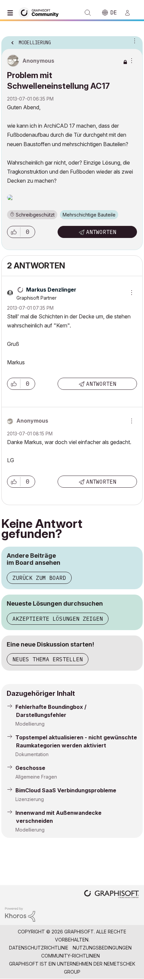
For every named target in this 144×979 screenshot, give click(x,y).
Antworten (101, 232)
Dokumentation (32, 754)
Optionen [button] (133, 40)
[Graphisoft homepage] (111, 894)
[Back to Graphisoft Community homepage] (40, 12)
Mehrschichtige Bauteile (89, 215)
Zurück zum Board (39, 577)
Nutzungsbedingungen (102, 948)
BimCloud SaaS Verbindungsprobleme (65, 790)
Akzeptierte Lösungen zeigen (57, 618)
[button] (13, 232)
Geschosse (30, 767)
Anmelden (130, 13)
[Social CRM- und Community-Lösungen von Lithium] (20, 914)
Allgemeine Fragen (36, 777)
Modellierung (30, 724)
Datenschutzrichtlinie (38, 948)
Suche (88, 12)
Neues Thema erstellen (47, 659)
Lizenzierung (29, 799)
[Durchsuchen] (11, 12)
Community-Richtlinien (70, 956)
